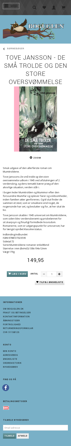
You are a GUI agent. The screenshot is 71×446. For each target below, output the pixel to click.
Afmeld (22, 435)
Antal (34, 273)
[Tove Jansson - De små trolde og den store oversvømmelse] (35, 119)
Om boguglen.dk (13, 308)
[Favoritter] (44, 7)
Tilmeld (9, 435)
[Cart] (63, 7)
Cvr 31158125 (11, 332)
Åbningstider (11, 320)
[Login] (54, 7)
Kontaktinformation (16, 316)
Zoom (37, 157)
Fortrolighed (12, 324)
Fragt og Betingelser (17, 312)
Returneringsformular (18, 328)
